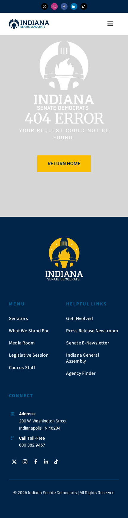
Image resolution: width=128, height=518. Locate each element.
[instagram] (54, 6)
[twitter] (44, 6)
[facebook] (64, 6)
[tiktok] (83, 6)
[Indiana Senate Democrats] (29, 21)
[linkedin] (74, 6)
